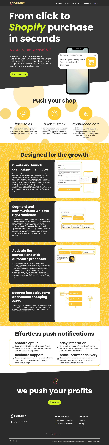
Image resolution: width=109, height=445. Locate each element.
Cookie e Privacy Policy (93, 441)
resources (75, 3)
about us (59, 3)
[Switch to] (96, 3)
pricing (67, 3)
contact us (87, 3)
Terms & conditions (80, 441)
